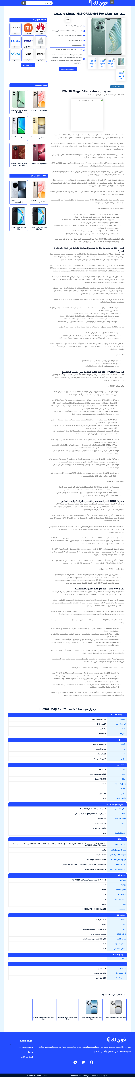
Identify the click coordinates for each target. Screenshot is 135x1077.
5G (57, 50)
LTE (75, 50)
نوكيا (15, 46)
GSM (68, 50)
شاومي (28, 33)
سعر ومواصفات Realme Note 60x (19, 111)
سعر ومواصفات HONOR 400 (39, 111)
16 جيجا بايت (68, 35)
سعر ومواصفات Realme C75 (39, 138)
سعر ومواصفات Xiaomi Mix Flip (67, 1018)
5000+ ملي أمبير (73, 40)
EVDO (64, 50)
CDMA (60, 50)
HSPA (72, 50)
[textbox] (86, 535)
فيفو (15, 60)
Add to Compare (117, 87)
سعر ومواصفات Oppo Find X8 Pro (92, 1018)
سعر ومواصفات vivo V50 (39, 163)
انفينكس (41, 60)
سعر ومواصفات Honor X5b (18, 228)
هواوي (40, 33)
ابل (41, 46)
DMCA (30, 1052)
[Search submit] (23, 3)
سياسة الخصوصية (26, 1047)
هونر (28, 60)
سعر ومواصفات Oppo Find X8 (116, 1017)
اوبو (15, 33)
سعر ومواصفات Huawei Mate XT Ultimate (19, 164)
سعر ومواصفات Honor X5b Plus (39, 228)
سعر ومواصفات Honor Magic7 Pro (18, 201)
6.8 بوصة (74, 45)
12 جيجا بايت (75, 35)
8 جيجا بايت (61, 35)
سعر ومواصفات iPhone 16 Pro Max (43, 1018)
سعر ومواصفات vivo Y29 (18, 137)
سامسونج (28, 46)
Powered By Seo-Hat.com (37, 1075)
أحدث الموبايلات (27, 1057)
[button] (112, 2)
